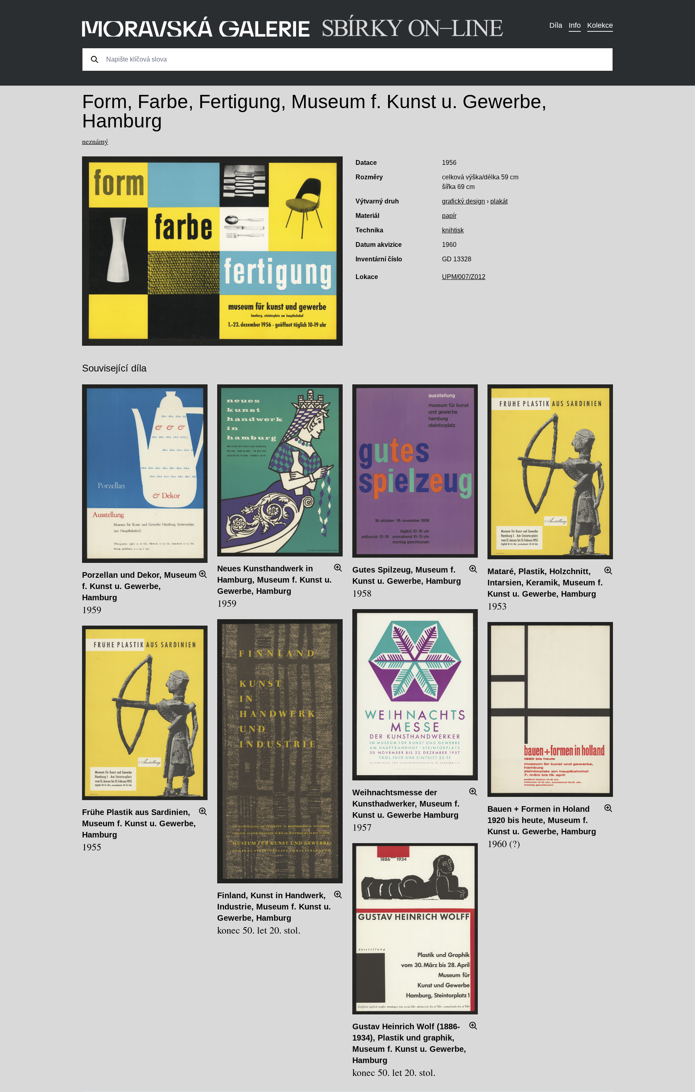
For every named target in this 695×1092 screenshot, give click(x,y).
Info (575, 25)
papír (449, 215)
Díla (555, 25)
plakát (499, 201)
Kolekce (600, 25)
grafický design (463, 201)
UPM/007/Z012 (463, 276)
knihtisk (453, 230)
